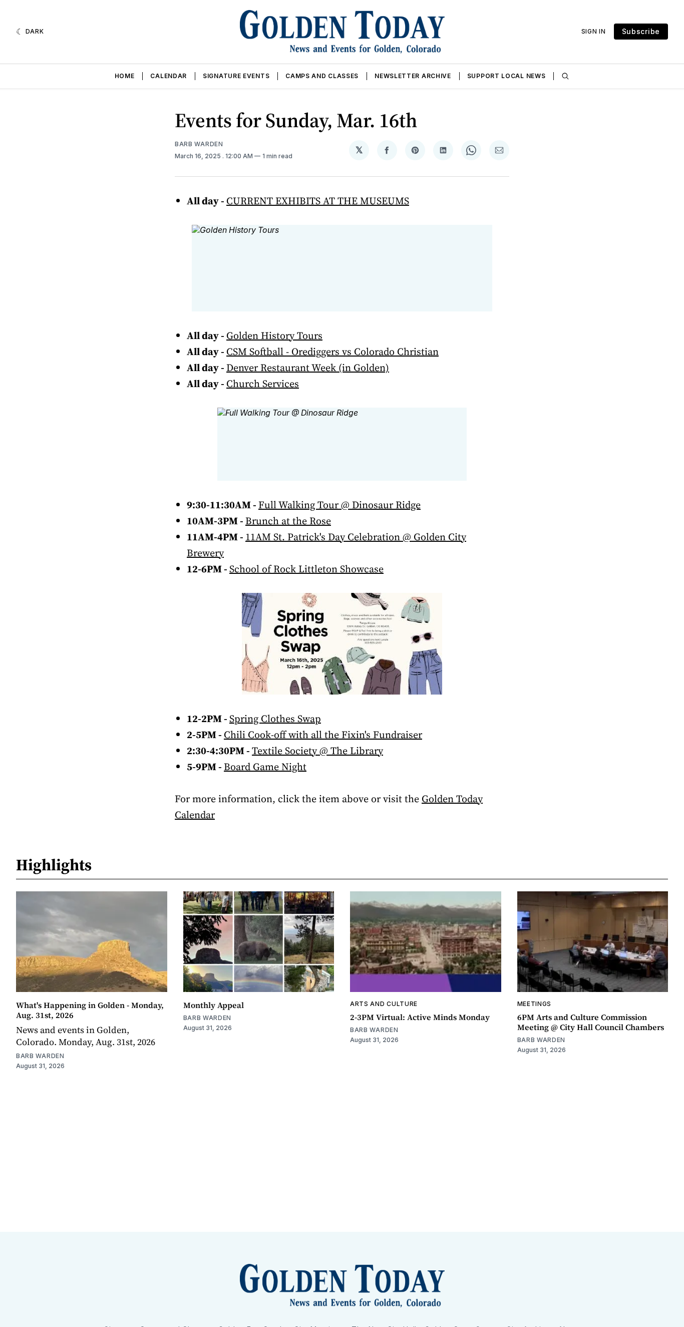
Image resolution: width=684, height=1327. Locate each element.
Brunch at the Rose (288, 521)
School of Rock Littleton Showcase (306, 569)
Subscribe (641, 31)
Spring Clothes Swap (275, 719)
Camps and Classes (322, 76)
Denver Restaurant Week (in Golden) (307, 368)
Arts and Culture (384, 1004)
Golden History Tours (274, 335)
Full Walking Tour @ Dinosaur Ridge (339, 505)
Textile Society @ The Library (317, 751)
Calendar (168, 76)
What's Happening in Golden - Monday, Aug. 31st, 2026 (90, 1010)
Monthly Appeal (213, 1005)
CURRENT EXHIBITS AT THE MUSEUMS (317, 201)
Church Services (262, 384)
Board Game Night (265, 767)
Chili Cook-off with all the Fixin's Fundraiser (323, 735)
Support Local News (506, 76)
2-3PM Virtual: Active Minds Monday (420, 1017)
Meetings (534, 1004)
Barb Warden (199, 144)
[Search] (565, 76)
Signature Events (236, 76)
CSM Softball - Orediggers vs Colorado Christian (332, 352)
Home (125, 76)
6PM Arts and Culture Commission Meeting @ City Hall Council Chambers (590, 1022)
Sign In (593, 31)
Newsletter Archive (413, 76)
